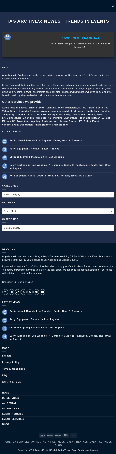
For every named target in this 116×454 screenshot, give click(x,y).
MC (84, 107)
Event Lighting (47, 107)
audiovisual (71, 75)
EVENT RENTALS (12, 414)
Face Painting (102, 111)
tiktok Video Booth (81, 111)
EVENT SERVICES (13, 419)
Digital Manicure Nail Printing (45, 118)
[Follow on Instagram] (11, 292)
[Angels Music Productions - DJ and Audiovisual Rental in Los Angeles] (58, 6)
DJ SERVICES (10, 398)
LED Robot (84, 121)
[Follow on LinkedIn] (36, 292)
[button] (4, 6)
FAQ (4, 375)
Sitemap (7, 356)
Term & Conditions (13, 369)
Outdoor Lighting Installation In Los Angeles (36, 157)
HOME (5, 393)
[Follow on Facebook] (5, 292)
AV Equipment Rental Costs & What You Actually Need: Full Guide (50, 175)
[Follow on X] (24, 292)
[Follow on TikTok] (18, 292)
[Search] (113, 6)
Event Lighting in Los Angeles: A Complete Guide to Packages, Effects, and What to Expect (60, 167)
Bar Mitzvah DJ (95, 118)
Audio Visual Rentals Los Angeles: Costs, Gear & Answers (45, 140)
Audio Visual (10, 107)
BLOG (5, 424)
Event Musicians (67, 107)
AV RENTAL (9, 403)
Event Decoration (22, 125)
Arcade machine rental (55, 111)
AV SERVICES (10, 408)
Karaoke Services (29, 111)
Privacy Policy (10, 362)
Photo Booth (95, 107)
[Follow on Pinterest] (30, 292)
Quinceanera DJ (16, 118)
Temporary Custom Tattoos (18, 114)
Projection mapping (28, 121)
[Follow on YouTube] (42, 292)
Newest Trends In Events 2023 (80, 38)
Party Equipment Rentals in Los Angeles (34, 149)
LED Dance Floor (74, 118)
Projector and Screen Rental (59, 121)
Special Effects (28, 107)
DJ (79, 107)
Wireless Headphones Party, (54, 114)
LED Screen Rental (83, 114)
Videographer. (60, 125)
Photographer (43, 125)
